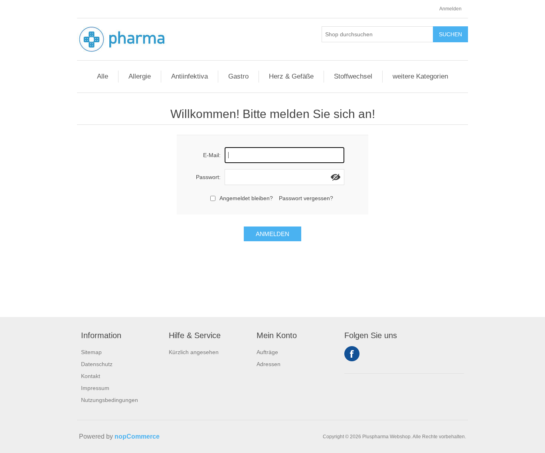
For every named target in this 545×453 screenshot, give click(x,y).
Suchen (450, 34)
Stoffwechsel (353, 76)
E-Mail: (212, 155)
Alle (102, 76)
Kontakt (90, 376)
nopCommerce (137, 436)
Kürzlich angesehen (194, 352)
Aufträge (267, 352)
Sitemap (91, 352)
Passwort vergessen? (306, 198)
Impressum (95, 388)
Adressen (268, 364)
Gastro (238, 76)
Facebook (351, 353)
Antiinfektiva (189, 76)
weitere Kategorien (420, 76)
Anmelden (450, 9)
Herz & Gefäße (291, 76)
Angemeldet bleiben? (246, 198)
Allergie (139, 76)
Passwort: (208, 177)
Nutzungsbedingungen (109, 400)
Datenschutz (97, 364)
